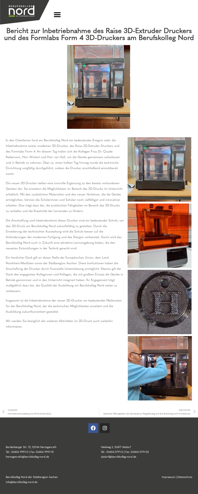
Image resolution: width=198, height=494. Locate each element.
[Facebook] (93, 428)
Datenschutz (184, 477)
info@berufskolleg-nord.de (21, 482)
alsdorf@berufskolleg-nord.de (118, 456)
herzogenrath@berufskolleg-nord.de (27, 456)
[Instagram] (105, 428)
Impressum (168, 477)
